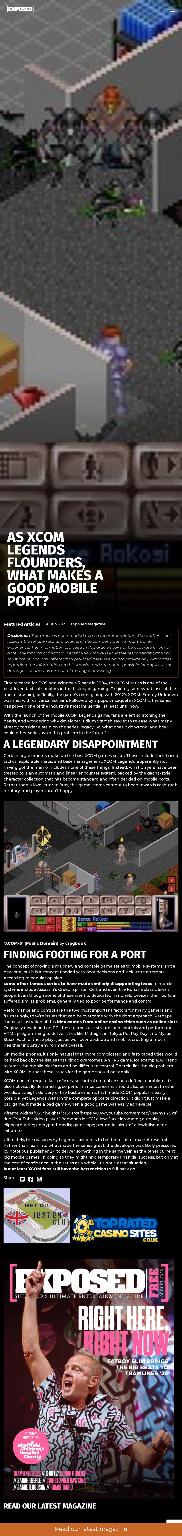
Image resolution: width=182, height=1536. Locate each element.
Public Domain (41, 943)
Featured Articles (22, 624)
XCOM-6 (13, 943)
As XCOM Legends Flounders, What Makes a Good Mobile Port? (55, 569)
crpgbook (75, 943)
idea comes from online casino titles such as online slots (117, 1021)
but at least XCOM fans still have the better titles (55, 1169)
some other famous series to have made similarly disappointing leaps (78, 983)
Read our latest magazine (91, 1529)
